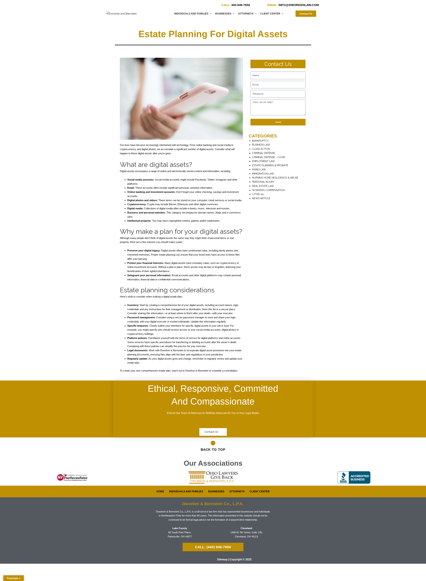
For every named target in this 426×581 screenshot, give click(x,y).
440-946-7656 (235, 5)
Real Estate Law (263, 186)
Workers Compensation (268, 190)
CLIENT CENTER (270, 13)
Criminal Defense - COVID (268, 157)
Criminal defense (263, 153)
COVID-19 (258, 194)
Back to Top (213, 449)
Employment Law (263, 161)
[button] (4, 477)
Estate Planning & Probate (270, 165)
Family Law (259, 169)
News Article (261, 198)
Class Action (261, 148)
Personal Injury (263, 181)
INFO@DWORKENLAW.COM (293, 5)
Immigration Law (263, 173)
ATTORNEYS (245, 13)
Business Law (261, 144)
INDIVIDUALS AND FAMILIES (186, 491)
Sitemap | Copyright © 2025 (234, 559)
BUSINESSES (223, 13)
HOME (160, 491)
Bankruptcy (260, 140)
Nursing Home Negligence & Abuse (275, 177)
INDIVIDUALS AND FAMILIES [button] (191, 13)
